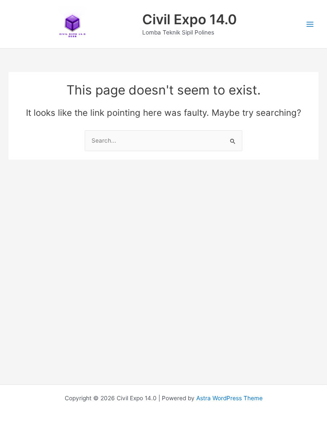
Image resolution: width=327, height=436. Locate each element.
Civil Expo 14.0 (189, 19)
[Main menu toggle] (310, 24)
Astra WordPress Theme (229, 398)
